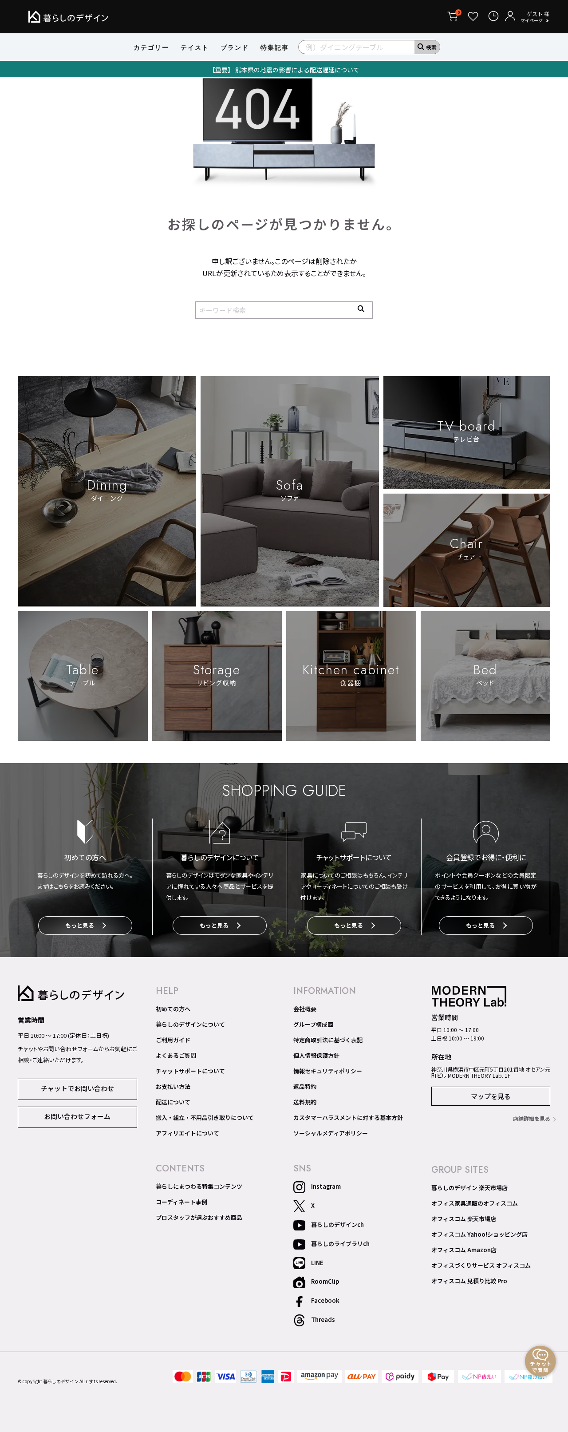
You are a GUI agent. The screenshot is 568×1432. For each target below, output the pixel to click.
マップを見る (491, 1096)
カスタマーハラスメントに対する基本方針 (348, 1118)
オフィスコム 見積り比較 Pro (469, 1281)
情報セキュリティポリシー (327, 1071)
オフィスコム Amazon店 (464, 1250)
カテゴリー (151, 47)
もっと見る (79, 925)
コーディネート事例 (181, 1202)
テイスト (195, 47)
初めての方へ (173, 1009)
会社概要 (304, 1009)
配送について (173, 1102)
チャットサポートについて (190, 1071)
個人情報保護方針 (316, 1056)
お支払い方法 (173, 1087)
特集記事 (274, 47)
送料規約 (304, 1102)
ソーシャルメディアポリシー (330, 1133)
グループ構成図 (313, 1025)
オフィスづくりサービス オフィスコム (481, 1266)
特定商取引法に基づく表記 (328, 1040)
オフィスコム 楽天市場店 (463, 1219)
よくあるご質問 (176, 1056)
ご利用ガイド (173, 1040)
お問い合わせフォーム (77, 1116)
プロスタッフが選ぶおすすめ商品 (199, 1218)
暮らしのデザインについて (190, 1025)
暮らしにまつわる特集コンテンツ (199, 1187)
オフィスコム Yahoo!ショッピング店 (479, 1234)
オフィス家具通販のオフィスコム (474, 1203)
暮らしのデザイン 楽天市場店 (469, 1188)
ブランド (235, 47)
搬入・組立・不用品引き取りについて (205, 1118)
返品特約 (304, 1087)
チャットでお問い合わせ (77, 1088)
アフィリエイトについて (187, 1133)
